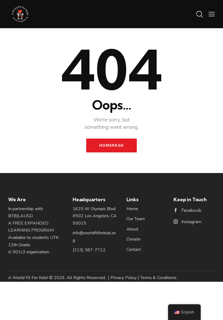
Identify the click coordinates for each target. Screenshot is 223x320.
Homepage (111, 145)
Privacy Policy (123, 278)
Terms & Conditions (158, 278)
